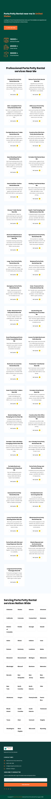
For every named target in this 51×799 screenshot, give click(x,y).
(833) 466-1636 (11, 28)
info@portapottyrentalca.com (13, 766)
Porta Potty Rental (17, 797)
